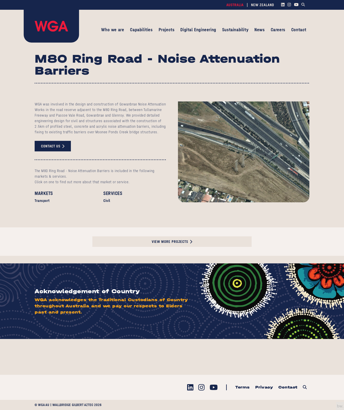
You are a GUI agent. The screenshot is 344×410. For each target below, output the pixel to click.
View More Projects (170, 241)
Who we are (112, 29)
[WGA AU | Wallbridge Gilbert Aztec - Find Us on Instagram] (289, 5)
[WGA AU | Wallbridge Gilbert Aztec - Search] (304, 387)
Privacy (264, 387)
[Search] (303, 5)
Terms (242, 387)
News (259, 29)
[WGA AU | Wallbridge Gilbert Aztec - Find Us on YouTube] (296, 5)
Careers (278, 29)
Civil (106, 200)
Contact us (50, 146)
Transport (42, 200)
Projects (167, 29)
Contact (298, 29)
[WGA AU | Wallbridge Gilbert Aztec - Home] (51, 26)
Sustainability (235, 29)
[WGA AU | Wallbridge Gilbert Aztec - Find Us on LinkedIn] (283, 5)
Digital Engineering (198, 29)
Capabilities (141, 29)
